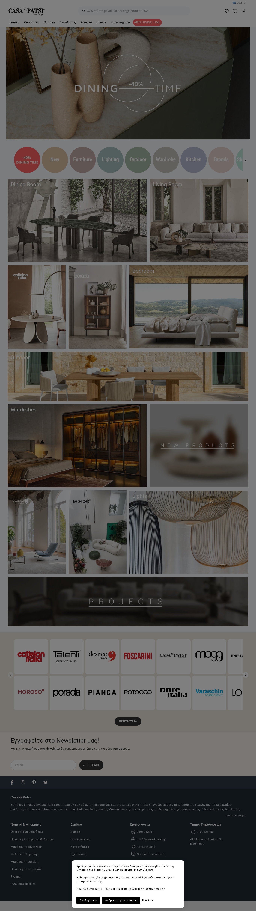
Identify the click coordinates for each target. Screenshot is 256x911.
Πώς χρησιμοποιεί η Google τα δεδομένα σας (135, 888)
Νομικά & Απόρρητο (89, 888)
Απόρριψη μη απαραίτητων (121, 900)
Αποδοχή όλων (88, 900)
